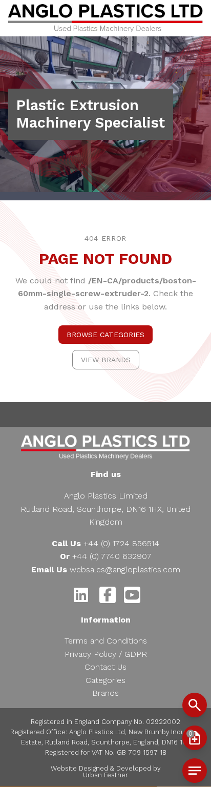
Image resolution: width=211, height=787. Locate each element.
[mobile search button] (194, 705)
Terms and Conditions (106, 641)
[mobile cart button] (194, 770)
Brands (105, 693)
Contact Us (105, 667)
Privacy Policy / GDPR (106, 654)
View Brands (106, 360)
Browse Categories (105, 334)
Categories (105, 680)
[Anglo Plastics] (105, 447)
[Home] (105, 18)
